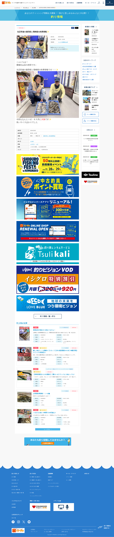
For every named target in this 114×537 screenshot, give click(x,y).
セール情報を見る (91, 114)
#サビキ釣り (85, 74)
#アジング (93, 74)
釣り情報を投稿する (107, 527)
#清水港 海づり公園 (87, 79)
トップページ (17, 7)
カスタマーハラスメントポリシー (90, 529)
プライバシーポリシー (49, 529)
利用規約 (33, 529)
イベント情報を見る (91, 121)
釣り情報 (34, 7)
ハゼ (37, 144)
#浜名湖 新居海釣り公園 (89, 66)
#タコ (84, 72)
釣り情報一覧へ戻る (47, 316)
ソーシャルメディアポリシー (68, 529)
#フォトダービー (87, 64)
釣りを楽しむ (26, 7)
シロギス (32, 144)
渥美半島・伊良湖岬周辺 (49, 136)
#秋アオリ (85, 77)
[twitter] (76, 28)
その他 (32, 141)
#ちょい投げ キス (87, 69)
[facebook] (72, 28)
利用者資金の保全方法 (87, 531)
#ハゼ (95, 69)
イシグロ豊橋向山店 (63, 42)
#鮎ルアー (90, 72)
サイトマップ (34, 531)
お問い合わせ (64, 531)
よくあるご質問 (47, 531)
